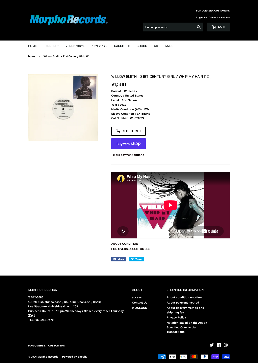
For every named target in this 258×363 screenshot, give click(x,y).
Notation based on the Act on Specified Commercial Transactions (187, 327)
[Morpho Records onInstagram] (226, 345)
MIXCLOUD (139, 307)
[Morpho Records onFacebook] (219, 345)
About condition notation (184, 297)
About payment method (183, 302)
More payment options (128, 154)
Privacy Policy (176, 317)
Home (32, 46)
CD (156, 46)
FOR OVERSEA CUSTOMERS (130, 249)
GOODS (142, 46)
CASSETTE (122, 46)
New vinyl (99, 46)
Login (199, 17)
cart (221, 27)
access (137, 297)
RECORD (50, 46)
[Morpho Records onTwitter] (212, 345)
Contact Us (139, 302)
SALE (169, 46)
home (31, 56)
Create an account (219, 17)
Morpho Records (47, 356)
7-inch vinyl (75, 46)
